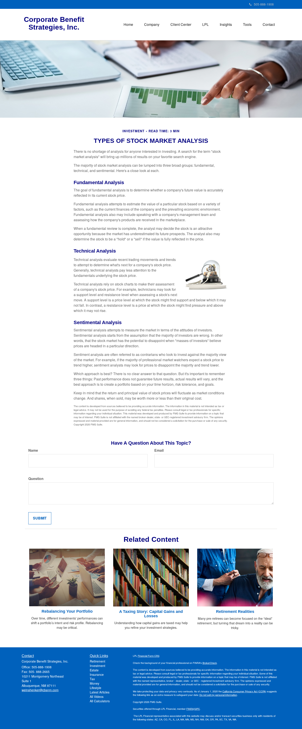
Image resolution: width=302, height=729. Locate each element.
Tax (92, 679)
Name (33, 450)
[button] (152, 24)
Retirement (97, 661)
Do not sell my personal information (218, 695)
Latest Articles (99, 692)
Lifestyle (95, 688)
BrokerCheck (210, 663)
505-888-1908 (264, 4)
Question (36, 478)
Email (159, 450)
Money (94, 683)
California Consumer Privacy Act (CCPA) (244, 691)
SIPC (197, 708)
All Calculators (100, 701)
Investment (97, 665)
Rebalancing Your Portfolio (67, 611)
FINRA (190, 708)
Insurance (97, 674)
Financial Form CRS (148, 655)
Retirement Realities (235, 611)
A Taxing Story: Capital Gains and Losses (151, 613)
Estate (94, 670)
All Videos (96, 696)
